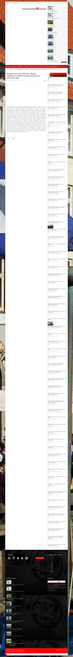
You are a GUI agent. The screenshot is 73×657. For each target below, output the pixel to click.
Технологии (34, 66)
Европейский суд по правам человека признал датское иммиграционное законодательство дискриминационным (56, 401)
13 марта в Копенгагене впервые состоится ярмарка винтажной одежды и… (55, 192)
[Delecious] (51, 572)
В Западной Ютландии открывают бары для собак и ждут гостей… (57, 425)
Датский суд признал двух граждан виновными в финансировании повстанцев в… (56, 410)
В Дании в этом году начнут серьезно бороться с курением (57, 417)
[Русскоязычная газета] (34, 8)
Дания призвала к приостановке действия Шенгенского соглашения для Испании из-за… (14, 629)
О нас (13, 2)
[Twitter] (51, 559)
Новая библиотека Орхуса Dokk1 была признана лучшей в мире (56, 447)
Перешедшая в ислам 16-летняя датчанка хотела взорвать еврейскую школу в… (57, 200)
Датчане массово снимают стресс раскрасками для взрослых (57, 334)
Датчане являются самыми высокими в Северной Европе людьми (57, 432)
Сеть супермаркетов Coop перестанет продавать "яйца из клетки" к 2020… (56, 155)
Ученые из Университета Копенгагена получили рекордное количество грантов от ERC (56, 177)
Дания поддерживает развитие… (53, 18)
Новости (55, 12)
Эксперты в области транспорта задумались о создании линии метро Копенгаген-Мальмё (56, 237)
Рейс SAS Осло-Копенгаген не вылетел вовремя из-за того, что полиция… (57, 462)
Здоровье (56, 109)
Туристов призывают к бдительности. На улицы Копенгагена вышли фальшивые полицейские (56, 207)
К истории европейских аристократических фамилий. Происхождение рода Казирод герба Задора (57, 379)
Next (66, 62)
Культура (27, 66)
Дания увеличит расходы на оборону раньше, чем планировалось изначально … (15, 644)
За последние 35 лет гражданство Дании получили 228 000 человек (57, 477)
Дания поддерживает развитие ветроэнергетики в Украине (15, 592)
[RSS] (51, 557)
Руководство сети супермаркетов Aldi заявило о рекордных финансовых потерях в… (56, 297)
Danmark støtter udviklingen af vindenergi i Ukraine (15, 584)
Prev (63, 62)
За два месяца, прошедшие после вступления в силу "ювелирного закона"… (56, 289)
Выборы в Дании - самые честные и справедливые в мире (57, 244)
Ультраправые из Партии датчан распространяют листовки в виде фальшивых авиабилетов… (56, 507)
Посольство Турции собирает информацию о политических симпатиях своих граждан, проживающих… (56, 537)
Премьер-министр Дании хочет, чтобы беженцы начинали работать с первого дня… (56, 342)
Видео (11, 2)
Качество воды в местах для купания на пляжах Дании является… (56, 140)
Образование (56, 66)
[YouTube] (51, 562)
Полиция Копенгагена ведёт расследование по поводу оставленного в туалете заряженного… (56, 514)
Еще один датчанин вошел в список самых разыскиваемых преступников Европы (55, 386)
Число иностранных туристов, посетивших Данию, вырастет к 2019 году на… (57, 215)
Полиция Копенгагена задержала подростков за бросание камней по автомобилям (56, 529)
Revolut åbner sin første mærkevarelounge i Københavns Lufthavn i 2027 (14, 614)
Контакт (16, 2)
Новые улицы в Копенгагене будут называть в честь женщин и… (57, 162)
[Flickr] (51, 566)
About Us (49, 125)
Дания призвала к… (51, 53)
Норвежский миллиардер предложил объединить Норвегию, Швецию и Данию (56, 304)
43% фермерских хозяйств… (53, 60)
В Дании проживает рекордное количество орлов (56, 499)
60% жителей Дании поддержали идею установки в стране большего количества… (57, 545)
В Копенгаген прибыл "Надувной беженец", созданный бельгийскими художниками (55, 92)
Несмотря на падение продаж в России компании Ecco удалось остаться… (57, 267)
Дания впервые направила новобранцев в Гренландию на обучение (14, 607)
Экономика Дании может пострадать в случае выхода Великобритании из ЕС (56, 394)
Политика (42, 66)
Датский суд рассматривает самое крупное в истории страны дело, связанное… (56, 222)
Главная (8, 2)
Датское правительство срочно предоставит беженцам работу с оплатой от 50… (55, 132)
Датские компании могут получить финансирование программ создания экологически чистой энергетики (57, 492)
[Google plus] (51, 561)
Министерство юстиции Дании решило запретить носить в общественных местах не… (56, 100)
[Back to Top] (6, 654)
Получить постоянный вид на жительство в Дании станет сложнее (57, 122)
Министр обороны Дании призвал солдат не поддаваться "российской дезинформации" (56, 85)
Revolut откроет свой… (52, 46)
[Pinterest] (51, 564)
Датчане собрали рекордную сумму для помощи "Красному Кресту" (56, 312)
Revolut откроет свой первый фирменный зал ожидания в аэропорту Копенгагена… (14, 621)
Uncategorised (58, 79)
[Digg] (51, 568)
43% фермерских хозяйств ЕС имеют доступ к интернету (14, 636)
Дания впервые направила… (53, 32)
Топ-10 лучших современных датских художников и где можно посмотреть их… (57, 147)
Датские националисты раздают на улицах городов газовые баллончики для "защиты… (57, 455)
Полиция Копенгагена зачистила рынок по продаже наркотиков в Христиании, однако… (57, 252)
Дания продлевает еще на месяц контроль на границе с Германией (56, 282)
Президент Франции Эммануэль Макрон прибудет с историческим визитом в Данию (57, 115)
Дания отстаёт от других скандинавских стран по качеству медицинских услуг (57, 107)
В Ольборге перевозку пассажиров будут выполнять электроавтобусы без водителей (57, 371)
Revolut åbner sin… (51, 39)
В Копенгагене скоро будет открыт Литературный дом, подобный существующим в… (56, 522)
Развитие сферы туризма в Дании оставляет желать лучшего (57, 349)
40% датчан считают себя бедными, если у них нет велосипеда (57, 484)
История (48, 66)
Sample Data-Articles (20, 69)
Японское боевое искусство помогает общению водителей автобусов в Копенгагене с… (56, 327)
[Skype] (51, 570)
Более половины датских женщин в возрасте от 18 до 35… (57, 469)
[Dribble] (51, 567)
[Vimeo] (51, 571)
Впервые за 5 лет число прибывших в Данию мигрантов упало (56, 440)
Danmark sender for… (52, 25)
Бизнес (55, 40)
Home (11, 69)
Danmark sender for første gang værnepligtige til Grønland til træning (15, 599)
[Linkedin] (51, 563)
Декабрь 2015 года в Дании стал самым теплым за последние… (57, 319)
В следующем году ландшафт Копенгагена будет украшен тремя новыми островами (56, 274)
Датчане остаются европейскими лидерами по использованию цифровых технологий (56, 170)
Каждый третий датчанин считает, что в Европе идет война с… (57, 259)
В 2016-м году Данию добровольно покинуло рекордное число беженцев (56, 185)
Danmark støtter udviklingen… (53, 11)
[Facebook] (51, 558)
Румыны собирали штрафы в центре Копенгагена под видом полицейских (57, 356)
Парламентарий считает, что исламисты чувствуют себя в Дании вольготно (57, 229)
